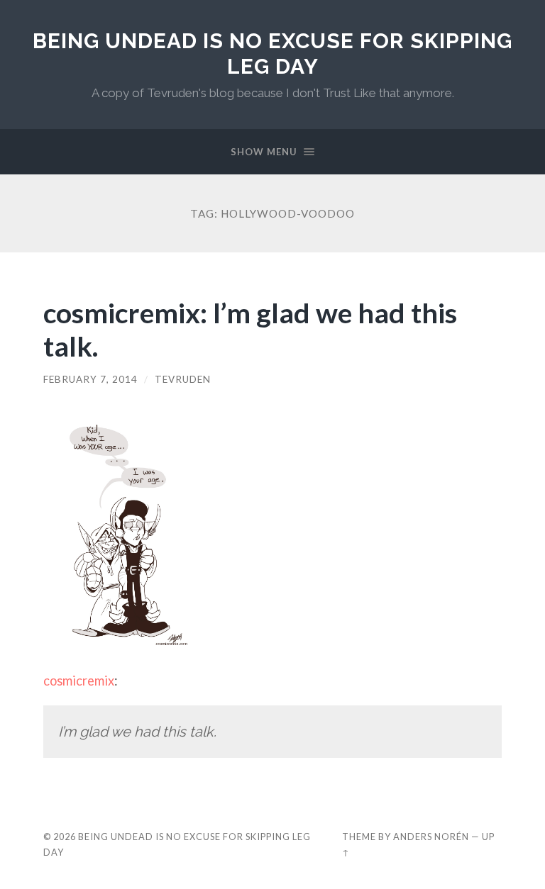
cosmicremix (78, 680)
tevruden (183, 379)
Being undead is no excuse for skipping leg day (272, 53)
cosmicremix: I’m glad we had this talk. (250, 329)
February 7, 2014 (90, 379)
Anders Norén (431, 836)
